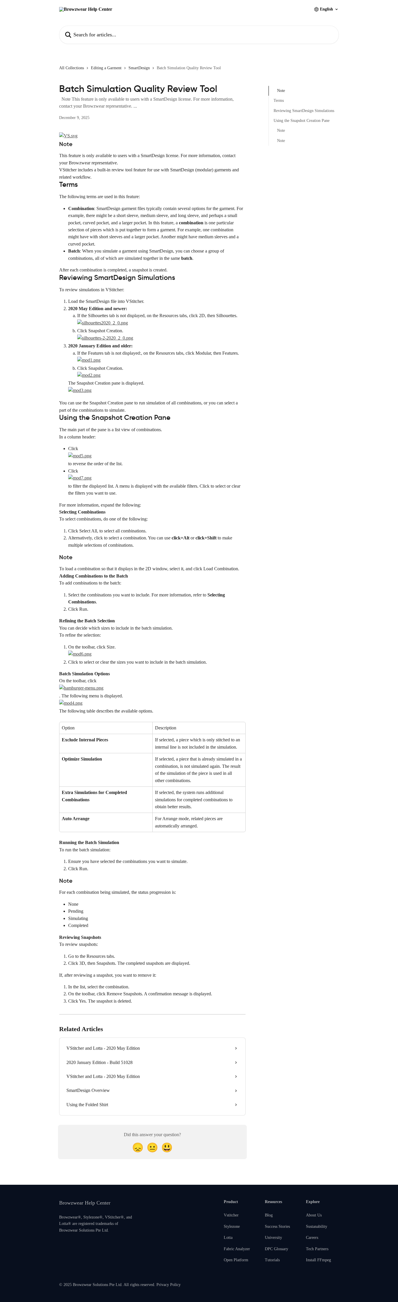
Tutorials (272, 1260)
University (273, 1237)
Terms (279, 100)
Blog (269, 1215)
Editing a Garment (106, 68)
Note (281, 90)
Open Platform (236, 1260)
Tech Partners (317, 1249)
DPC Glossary (276, 1249)
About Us (314, 1215)
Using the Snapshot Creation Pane (302, 120)
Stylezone (232, 1226)
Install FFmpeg (318, 1260)
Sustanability (316, 1226)
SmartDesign (139, 68)
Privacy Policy (168, 1285)
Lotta (228, 1237)
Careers (312, 1237)
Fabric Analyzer (237, 1249)
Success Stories (277, 1226)
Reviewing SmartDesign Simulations (304, 111)
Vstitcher (231, 1215)
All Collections (71, 68)
